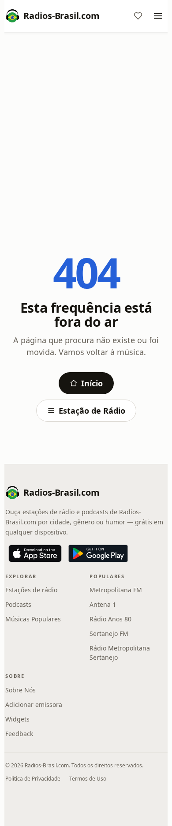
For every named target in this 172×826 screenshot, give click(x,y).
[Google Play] (98, 553)
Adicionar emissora (33, 704)
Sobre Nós (20, 690)
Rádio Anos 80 (110, 619)
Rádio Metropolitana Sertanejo (120, 653)
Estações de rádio (31, 590)
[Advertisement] (86, 129)
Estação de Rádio (92, 410)
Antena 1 (103, 604)
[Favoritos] (138, 16)
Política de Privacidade (32, 778)
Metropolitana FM (116, 590)
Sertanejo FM (109, 633)
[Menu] (158, 16)
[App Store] (35, 553)
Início (92, 383)
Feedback (19, 733)
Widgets (17, 719)
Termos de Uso (87, 778)
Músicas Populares (33, 619)
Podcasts (18, 604)
